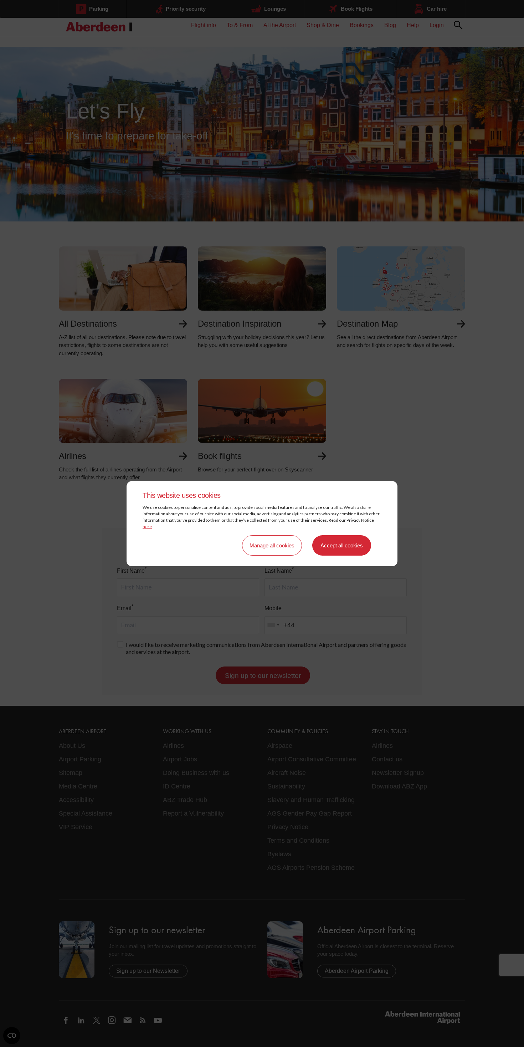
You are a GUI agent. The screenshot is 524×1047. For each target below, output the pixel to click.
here (147, 526)
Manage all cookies (272, 545)
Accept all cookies (341, 545)
